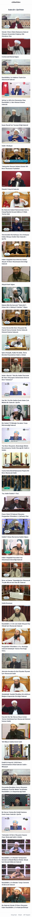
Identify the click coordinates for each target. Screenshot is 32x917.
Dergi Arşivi (14, 915)
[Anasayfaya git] (16, 2)
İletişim (20, 915)
